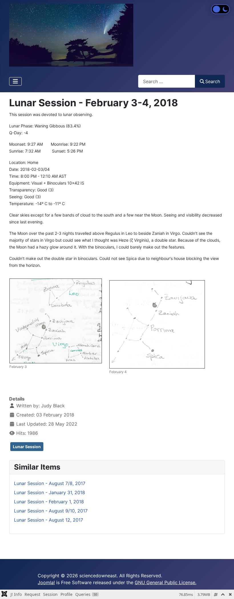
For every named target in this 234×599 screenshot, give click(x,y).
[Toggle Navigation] (15, 81)
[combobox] (166, 81)
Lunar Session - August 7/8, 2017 (49, 483)
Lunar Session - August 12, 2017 (48, 520)
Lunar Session (27, 446)
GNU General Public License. (165, 582)
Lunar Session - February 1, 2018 (49, 501)
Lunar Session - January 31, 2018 (49, 492)
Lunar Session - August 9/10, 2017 (51, 511)
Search (212, 81)
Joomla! (46, 582)
